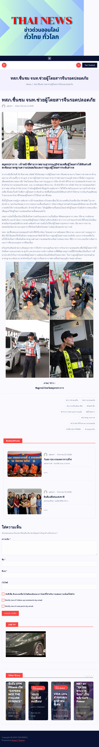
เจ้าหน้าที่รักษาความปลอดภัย (83, 423)
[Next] (91, 675)
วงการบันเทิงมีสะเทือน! (13, 698)
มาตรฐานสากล (89, 418)
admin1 (10, 106)
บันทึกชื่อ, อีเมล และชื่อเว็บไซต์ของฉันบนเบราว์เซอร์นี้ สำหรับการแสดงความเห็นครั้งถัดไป (40, 594)
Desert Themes (18, 740)
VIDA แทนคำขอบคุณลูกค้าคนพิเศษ (38, 699)
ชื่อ (3, 560)
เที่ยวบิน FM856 (74, 429)
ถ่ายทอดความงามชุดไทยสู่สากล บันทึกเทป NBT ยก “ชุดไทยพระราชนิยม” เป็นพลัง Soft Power (60, 683)
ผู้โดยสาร (91, 412)
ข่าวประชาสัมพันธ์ (14, 687)
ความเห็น (6, 539)
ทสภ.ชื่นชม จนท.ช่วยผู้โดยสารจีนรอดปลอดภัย (53, 84)
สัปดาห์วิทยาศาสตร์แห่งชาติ (83, 704)
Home (28, 84)
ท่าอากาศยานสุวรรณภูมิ (72, 412)
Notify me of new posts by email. (19, 606)
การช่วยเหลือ (72, 400)
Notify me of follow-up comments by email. (24, 600)
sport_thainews (15, 707)
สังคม (17, 106)
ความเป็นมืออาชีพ (75, 406)
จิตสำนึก (91, 406)
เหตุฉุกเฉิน (90, 429)
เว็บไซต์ (5, 582)
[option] (15, 701)
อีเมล (4, 571)
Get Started (90, 65)
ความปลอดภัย (89, 400)
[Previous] (87, 675)
